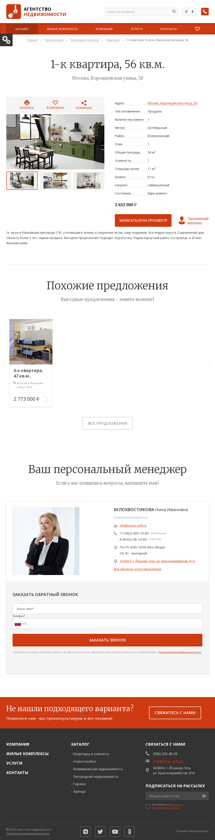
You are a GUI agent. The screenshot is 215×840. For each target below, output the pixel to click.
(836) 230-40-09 (165, 754)
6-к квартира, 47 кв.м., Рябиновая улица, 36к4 (28, 373)
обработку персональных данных (167, 806)
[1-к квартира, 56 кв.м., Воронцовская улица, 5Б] (55, 141)
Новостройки (84, 761)
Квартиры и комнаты (91, 754)
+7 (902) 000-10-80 (134, 533)
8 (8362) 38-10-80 (133, 539)
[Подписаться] (204, 796)
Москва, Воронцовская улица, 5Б (172, 103)
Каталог (80, 744)
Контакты (17, 772)
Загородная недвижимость (95, 776)
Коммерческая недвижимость (98, 769)
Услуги (14, 763)
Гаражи (79, 784)
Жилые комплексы (27, 753)
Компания (17, 744)
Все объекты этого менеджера (137, 569)
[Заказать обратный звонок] (205, 11)
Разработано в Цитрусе (193, 831)
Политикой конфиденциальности (180, 652)
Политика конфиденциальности (27, 833)
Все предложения (107, 423)
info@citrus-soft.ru (133, 525)
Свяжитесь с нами (175, 712)
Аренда (79, 791)
